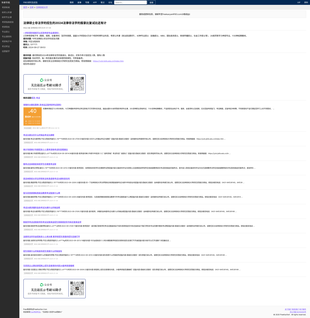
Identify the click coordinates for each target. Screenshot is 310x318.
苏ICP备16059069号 (298, 312)
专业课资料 (7, 36)
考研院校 (6, 27)
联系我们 (295, 309)
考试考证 (6, 46)
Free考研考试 (35, 312)
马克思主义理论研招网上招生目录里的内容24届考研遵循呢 (48, 265)
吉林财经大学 (42, 7)
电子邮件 (302, 309)
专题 (87, 2)
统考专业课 (7, 17)
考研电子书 (7, 41)
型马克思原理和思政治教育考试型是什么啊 (41, 193)
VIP (298, 2)
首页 (25, 7)
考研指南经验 (8, 22)
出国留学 (6, 51)
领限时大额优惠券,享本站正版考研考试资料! (42, 105)
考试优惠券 (27, 128)
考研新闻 (6, 7)
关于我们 (288, 309)
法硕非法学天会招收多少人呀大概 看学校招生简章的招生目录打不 (51, 236)
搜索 (151, 2)
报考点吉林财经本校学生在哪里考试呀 (39, 164)
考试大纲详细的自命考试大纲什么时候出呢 (41, 207)
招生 (34, 98)
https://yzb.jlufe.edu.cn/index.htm (108, 61)
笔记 (103, 2)
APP (95, 2)
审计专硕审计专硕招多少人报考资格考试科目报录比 (45, 149)
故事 (79, 2)
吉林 (32, 7)
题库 (72, 2)
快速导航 (6, 2)
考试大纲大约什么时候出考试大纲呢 (38, 135)
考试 (38, 98)
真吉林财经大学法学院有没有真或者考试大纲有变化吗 (46, 178)
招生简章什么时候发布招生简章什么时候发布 (42, 251)
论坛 (110, 2)
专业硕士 (6, 32)
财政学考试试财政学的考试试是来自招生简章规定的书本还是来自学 (52, 222)
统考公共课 (7, 12)
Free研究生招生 (30, 2)
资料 (306, 2)
